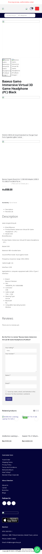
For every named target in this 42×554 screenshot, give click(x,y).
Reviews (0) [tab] (9, 212)
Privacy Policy (6, 465)
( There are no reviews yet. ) (20, 184)
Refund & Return (7, 470)
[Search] (32, 15)
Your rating (9, 348)
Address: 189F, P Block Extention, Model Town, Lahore (20, 535)
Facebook (4, 503)
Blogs (4, 493)
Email (7, 383)
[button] (37, 8)
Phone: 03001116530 (9, 539)
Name (7, 375)
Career (4, 488)
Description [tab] (9, 209)
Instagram (14, 503)
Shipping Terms (7, 462)
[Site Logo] (8, 9)
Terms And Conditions (9, 467)
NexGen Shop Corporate (10, 475)
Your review (10, 354)
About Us (5, 485)
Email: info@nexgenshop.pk (11, 542)
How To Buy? (6, 472)
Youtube (9, 503)
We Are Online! (27, 550)
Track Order (6, 460)
